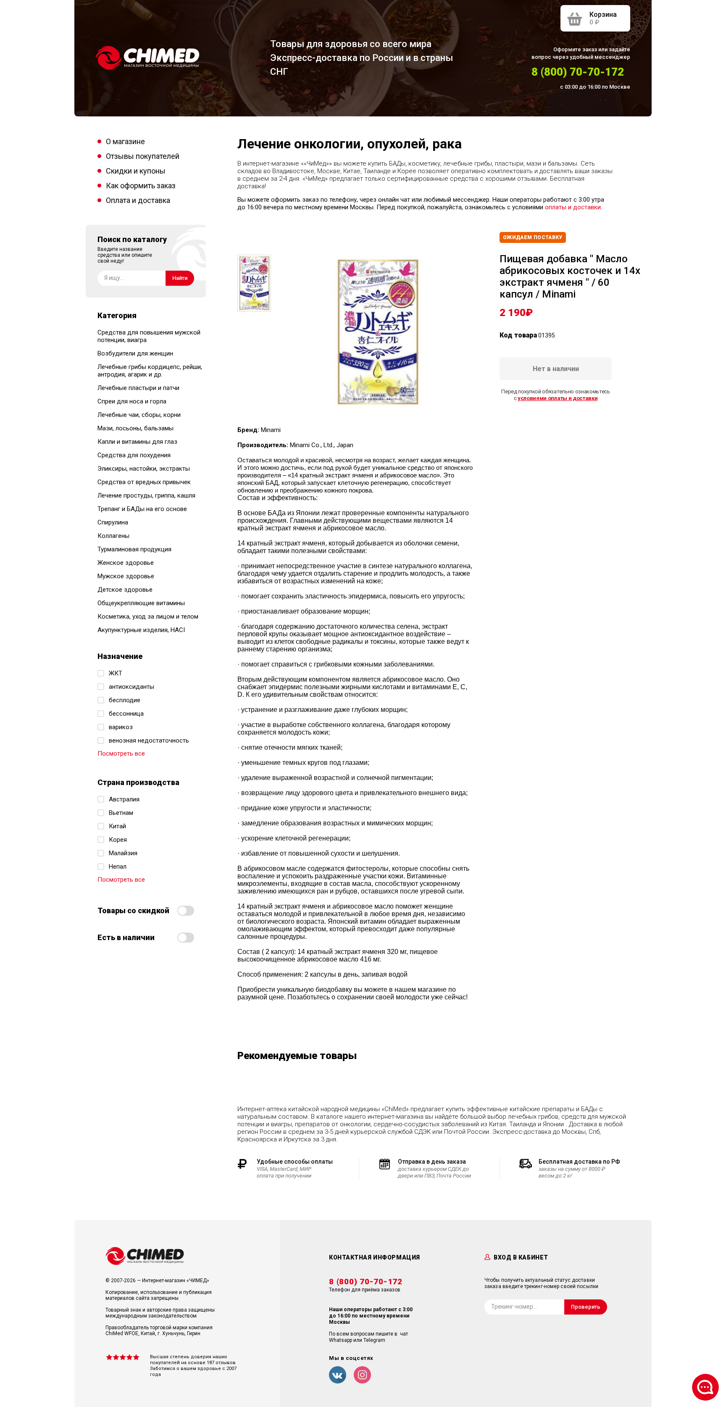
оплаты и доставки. (573, 207)
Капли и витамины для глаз (137, 441)
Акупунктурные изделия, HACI (141, 630)
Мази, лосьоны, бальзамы (135, 428)
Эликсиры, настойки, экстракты (143, 468)
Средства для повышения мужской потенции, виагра (148, 336)
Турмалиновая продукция (134, 549)
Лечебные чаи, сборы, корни (139, 415)
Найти (179, 278)
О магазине (125, 141)
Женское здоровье (125, 562)
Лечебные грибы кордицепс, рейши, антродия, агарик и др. (149, 370)
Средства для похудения (134, 455)
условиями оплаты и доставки (557, 398)
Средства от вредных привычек (144, 482)
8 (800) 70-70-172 (577, 72)
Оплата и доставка (138, 200)
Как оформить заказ (141, 185)
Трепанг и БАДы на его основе (142, 509)
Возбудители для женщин (135, 353)
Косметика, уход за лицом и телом (147, 616)
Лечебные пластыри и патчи (138, 388)
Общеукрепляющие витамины (141, 603)
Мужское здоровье (125, 576)
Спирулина (112, 522)
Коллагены (113, 536)
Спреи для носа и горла (131, 401)
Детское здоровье (125, 589)
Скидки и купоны (136, 170)
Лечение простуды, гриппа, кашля (146, 495)
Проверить (585, 1307)
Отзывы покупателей (142, 156)
